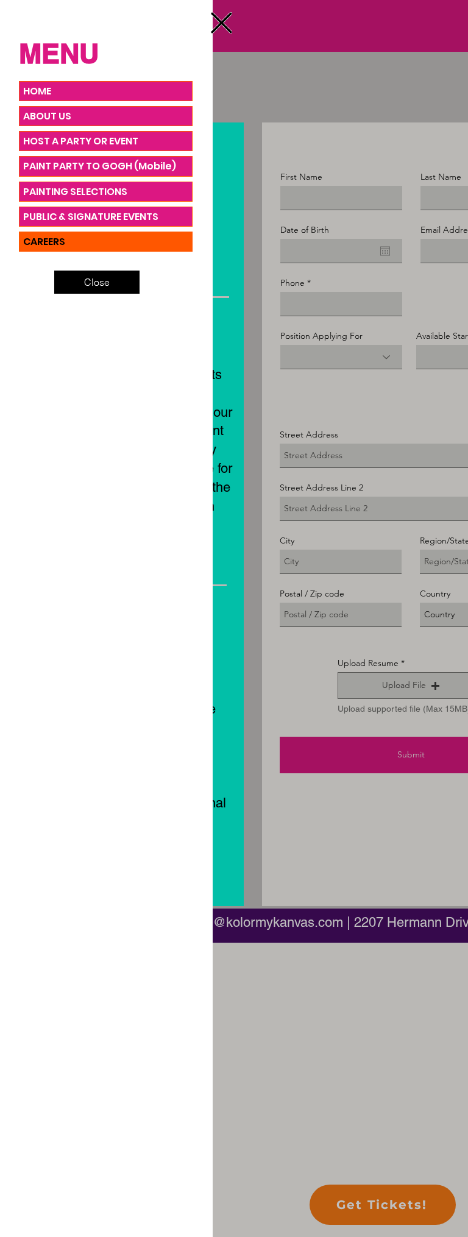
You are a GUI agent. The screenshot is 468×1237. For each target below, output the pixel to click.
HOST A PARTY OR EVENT (80, 141)
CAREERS (44, 242)
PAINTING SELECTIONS (75, 192)
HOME (37, 91)
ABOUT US (47, 116)
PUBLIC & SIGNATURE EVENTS (90, 217)
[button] (221, 23)
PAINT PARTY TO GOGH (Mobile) (99, 166)
